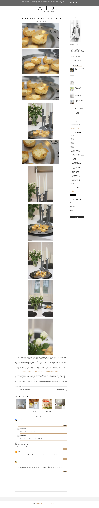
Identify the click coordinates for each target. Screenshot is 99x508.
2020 (72, 139)
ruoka (77, 114)
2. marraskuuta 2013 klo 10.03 (23, 444)
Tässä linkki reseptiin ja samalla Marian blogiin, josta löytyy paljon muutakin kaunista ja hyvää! (40, 371)
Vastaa (65, 425)
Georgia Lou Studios (55, 503)
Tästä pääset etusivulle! (74, 128)
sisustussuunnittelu (77, 115)
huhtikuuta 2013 (75, 177)
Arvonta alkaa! (79, 81)
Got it (77, 2)
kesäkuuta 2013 (75, 175)
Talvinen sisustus (75, 162)
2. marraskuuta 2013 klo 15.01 (23, 463)
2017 (72, 143)
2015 (72, 146)
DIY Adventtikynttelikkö (76, 154)
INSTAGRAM (72, 190)
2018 (72, 142)
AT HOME (49, 8)
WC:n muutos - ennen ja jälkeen (78, 155)
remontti (77, 113)
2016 (72, 144)
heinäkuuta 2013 (75, 173)
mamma (19, 451)
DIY (77, 111)
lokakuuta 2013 (75, 169)
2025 (72, 135)
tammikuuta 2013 (75, 181)
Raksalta (73, 156)
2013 (72, 148)
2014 (72, 147)
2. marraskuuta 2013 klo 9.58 (25, 429)
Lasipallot (74, 158)
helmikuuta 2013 (75, 180)
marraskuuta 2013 (75, 151)
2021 (72, 138)
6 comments (18, 386)
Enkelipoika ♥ (78, 74)
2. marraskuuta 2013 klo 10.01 (25, 436)
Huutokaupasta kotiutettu (76, 163)
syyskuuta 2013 (75, 171)
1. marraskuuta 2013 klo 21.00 (23, 421)
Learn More (71, 2)
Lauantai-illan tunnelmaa (76, 152)
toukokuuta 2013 (75, 176)
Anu (18, 461)
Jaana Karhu (23, 428)
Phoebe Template (42, 503)
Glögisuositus (74, 159)
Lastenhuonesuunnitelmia (77, 160)
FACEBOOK (72, 191)
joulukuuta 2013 (75, 150)
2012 (72, 183)
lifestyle (77, 112)
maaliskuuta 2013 (75, 179)
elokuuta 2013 (75, 172)
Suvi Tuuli (20, 419)
